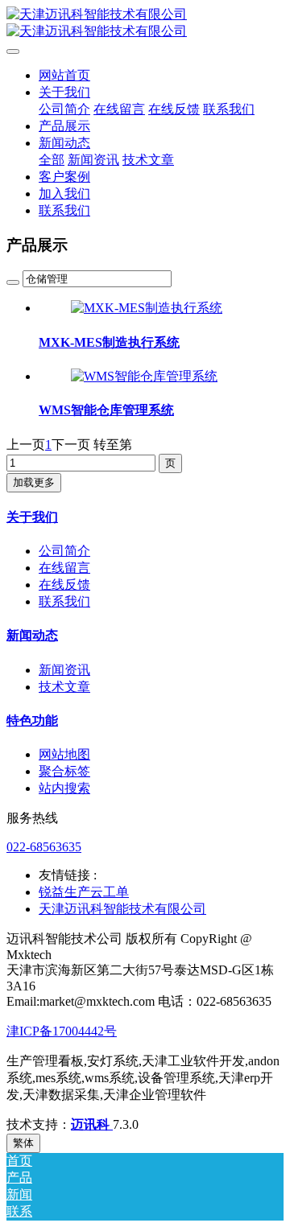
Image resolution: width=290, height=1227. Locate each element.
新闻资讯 (64, 670)
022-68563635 (43, 847)
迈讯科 (92, 1124)
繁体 (23, 1143)
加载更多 (34, 482)
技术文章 (64, 687)
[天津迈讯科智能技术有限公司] (145, 23)
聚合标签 (64, 771)
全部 (51, 160)
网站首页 (64, 75)
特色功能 (32, 720)
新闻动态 (32, 635)
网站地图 (64, 754)
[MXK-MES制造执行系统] (146, 308)
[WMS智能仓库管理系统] (144, 376)
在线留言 (64, 567)
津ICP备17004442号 (61, 1031)
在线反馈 (64, 584)
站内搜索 (64, 788)
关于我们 (32, 517)
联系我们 (64, 601)
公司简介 (64, 551)
